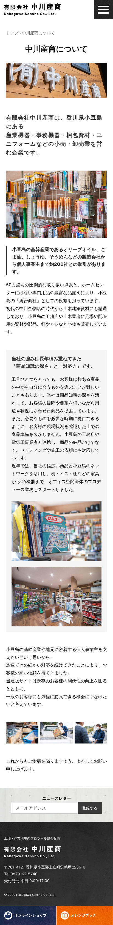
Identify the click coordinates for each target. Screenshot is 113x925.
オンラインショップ (30, 915)
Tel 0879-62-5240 (21, 874)
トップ (12, 32)
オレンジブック (83, 915)
